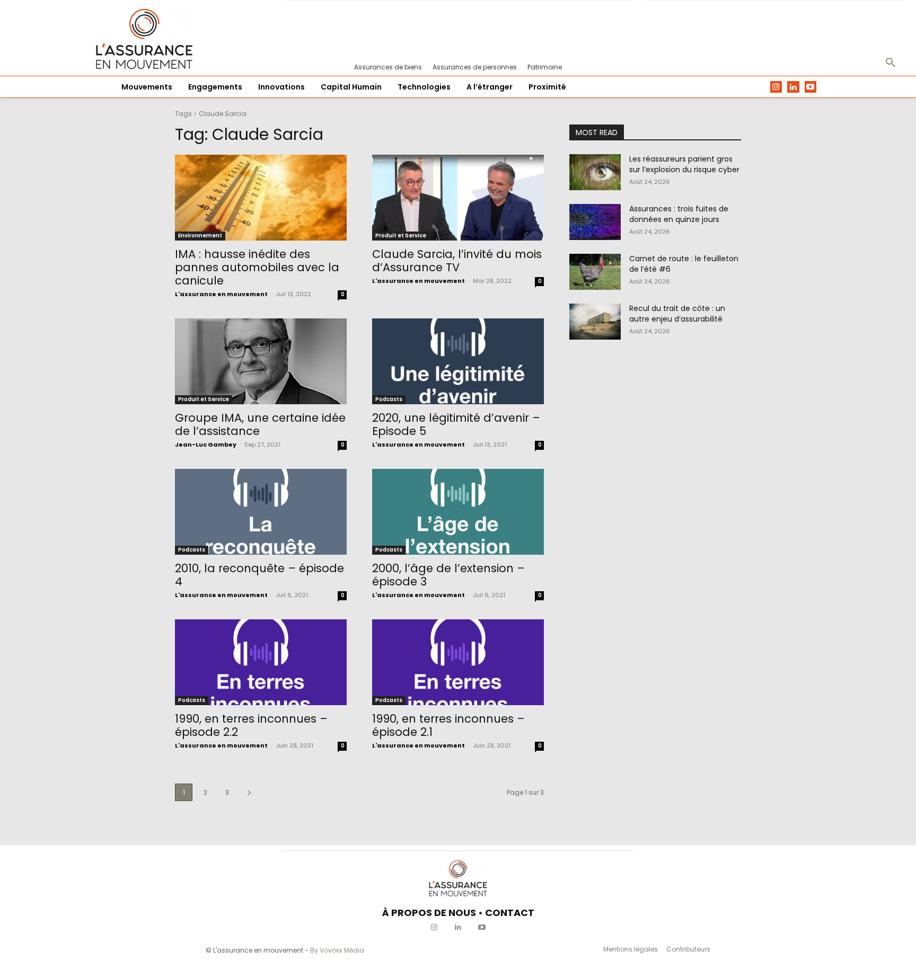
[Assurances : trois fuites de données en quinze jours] (595, 222)
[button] (890, 63)
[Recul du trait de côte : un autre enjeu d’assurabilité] (595, 322)
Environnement (200, 235)
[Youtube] (811, 87)
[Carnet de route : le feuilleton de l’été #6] (595, 272)
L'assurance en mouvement (221, 294)
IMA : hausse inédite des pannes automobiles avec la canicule (257, 267)
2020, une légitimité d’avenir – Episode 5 (456, 424)
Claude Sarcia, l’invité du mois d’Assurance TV (457, 260)
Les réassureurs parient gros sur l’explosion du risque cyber (684, 164)
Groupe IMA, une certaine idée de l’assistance (260, 424)
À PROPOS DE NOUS (429, 912)
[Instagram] (776, 87)
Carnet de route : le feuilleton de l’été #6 (683, 263)
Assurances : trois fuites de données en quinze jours (678, 214)
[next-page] (249, 792)
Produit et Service (400, 235)
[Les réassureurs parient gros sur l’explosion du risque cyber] (595, 172)
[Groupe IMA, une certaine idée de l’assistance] (261, 361)
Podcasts (388, 399)
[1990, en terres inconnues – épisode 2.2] (261, 662)
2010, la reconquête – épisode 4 (259, 575)
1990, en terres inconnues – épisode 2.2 (251, 725)
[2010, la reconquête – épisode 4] (261, 512)
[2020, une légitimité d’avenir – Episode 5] (458, 361)
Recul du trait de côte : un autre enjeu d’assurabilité (677, 313)
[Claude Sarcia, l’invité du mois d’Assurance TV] (458, 198)
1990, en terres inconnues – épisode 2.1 (448, 725)
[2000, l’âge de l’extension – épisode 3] (458, 512)
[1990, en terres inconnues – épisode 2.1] (458, 662)
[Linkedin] (793, 87)
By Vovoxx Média (337, 950)
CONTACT (509, 912)
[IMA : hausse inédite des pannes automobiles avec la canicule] (261, 198)
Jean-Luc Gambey (205, 444)
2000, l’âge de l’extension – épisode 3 (448, 575)
